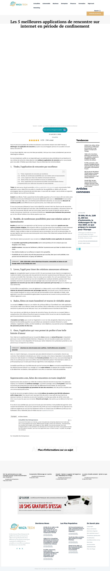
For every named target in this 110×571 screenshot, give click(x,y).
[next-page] (80, 249)
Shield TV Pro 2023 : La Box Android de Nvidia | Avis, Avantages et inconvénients (75, 547)
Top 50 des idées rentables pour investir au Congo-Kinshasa (76, 538)
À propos (13, 416)
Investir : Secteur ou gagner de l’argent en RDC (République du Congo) (68, 474)
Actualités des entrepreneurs (28, 420)
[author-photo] (4, 479)
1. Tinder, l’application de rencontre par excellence (33, 174)
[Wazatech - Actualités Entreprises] (18, 4)
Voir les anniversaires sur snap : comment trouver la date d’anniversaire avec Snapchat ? (14, 475)
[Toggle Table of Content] (63, 171)
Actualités (40, 126)
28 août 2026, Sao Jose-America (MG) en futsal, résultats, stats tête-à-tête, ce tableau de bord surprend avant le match (91, 183)
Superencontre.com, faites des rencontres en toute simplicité (36, 183)
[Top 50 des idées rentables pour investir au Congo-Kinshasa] (63, 538)
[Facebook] (69, 420)
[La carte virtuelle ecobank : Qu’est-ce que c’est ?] (94, 463)
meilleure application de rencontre (45, 187)
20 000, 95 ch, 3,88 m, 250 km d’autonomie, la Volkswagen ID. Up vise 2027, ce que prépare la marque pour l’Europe (91, 148)
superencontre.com (48, 410)
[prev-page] (77, 249)
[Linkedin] (19, 548)
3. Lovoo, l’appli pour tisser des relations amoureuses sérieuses (37, 177)
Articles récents (22, 416)
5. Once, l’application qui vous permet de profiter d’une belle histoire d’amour (41, 181)
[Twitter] (71, 420)
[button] (97, 11)
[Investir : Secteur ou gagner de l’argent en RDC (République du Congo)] (68, 463)
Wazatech (35, 126)
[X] (22, 548)
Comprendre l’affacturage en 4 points (40, 474)
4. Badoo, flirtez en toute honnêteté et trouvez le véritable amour (37, 179)
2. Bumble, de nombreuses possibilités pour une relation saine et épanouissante (42, 175)
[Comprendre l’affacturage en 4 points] (41, 463)
